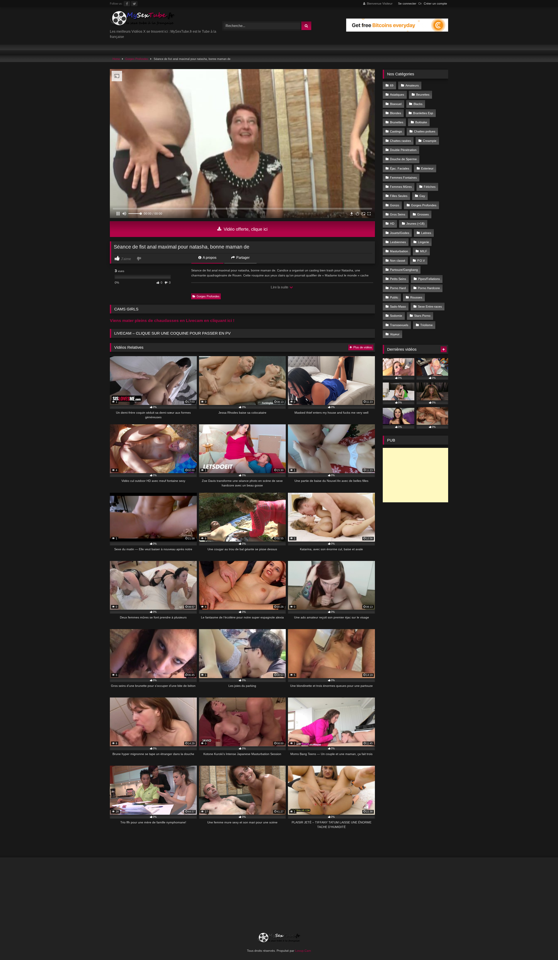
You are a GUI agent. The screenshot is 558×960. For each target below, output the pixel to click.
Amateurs (412, 85)
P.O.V (421, 260)
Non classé (397, 260)
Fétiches (430, 186)
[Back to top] (544, 947)
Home (116, 59)
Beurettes (422, 94)
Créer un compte (435, 3)
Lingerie (423, 242)
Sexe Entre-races (430, 306)
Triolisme (426, 325)
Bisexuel (395, 104)
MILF (423, 251)
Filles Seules (398, 196)
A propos (209, 257)
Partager (242, 257)
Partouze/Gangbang (404, 269)
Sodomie (396, 315)
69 (391, 85)
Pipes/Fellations (429, 279)
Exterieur (427, 168)
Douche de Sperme (403, 159)
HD (392, 223)
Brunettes (396, 122)
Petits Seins (398, 279)
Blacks (417, 104)
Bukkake (421, 122)
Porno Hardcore (429, 288)
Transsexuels (399, 325)
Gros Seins (397, 214)
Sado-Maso (398, 306)
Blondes (395, 113)
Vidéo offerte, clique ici (244, 229)
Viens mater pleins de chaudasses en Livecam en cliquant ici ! (172, 320)
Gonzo (394, 205)
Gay (422, 196)
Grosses (423, 214)
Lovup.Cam (303, 950)
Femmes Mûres (401, 186)
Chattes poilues (424, 131)
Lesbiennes (398, 242)
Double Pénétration (403, 150)
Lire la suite (280, 287)
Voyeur (395, 334)
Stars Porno (422, 315)
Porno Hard (398, 288)
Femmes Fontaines (403, 177)
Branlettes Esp (423, 113)
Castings (396, 131)
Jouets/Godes (399, 233)
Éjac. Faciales (399, 168)
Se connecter (407, 3)
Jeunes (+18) (415, 223)
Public (394, 297)
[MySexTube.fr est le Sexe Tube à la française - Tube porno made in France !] (142, 20)
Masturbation (399, 251)
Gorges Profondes (136, 59)
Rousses (416, 297)
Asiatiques (397, 94)
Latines (426, 233)
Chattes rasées (400, 140)
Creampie (429, 140)
